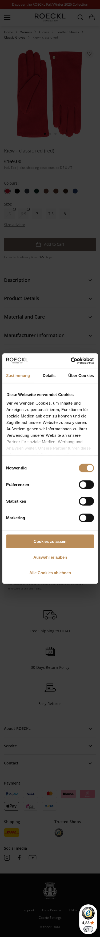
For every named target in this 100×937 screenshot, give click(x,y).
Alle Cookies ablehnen (50, 572)
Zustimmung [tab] (18, 375)
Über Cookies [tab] (81, 375)
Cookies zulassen (50, 541)
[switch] (86, 484)
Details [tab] (49, 375)
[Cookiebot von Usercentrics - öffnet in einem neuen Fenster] (71, 360)
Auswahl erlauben (50, 557)
